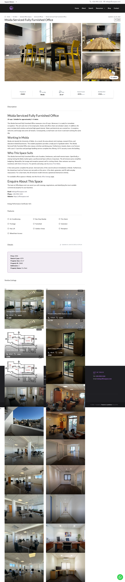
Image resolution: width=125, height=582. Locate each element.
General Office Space (26, 17)
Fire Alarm (64, 219)
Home (77, 8)
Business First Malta (53, 164)
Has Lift (12, 229)
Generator (64, 224)
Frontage (13, 224)
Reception (64, 229)
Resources (99, 8)
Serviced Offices (38, 17)
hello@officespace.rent (19, 192)
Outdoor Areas (40, 229)
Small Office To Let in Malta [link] (16, 350)
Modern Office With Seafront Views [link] (60, 314)
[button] (115, 19)
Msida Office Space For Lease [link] (16, 311)
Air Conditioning (15, 219)
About (84, 8)
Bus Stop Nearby (40, 219)
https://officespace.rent (21, 196)
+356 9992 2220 (17, 194)
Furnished (38, 224)
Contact (116, 8)
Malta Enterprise (23, 164)
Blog (109, 8)
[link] (24, 304)
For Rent (15, 17)
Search (91, 8)
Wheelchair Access (16, 233)
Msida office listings (43, 177)
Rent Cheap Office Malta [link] (56, 348)
